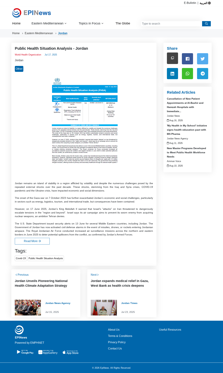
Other (19, 68)
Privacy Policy (117, 342)
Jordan (62, 33)
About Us (114, 329)
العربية (204, 3)
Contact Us (115, 348)
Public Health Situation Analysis (46, 258)
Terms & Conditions (120, 335)
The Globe (123, 23)
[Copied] (172, 58)
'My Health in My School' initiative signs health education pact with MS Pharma (187, 129)
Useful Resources (170, 329)
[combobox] (171, 23)
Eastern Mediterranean (39, 33)
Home (16, 23)
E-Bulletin (191, 2)
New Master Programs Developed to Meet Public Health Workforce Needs (186, 152)
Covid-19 (21, 258)
